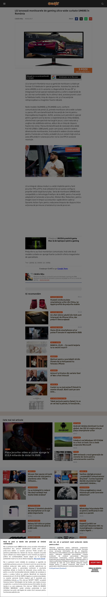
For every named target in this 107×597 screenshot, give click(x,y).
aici (18, 580)
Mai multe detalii (39, 558)
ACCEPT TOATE (96, 562)
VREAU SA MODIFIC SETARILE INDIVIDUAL (95, 570)
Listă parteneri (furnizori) (57, 568)
